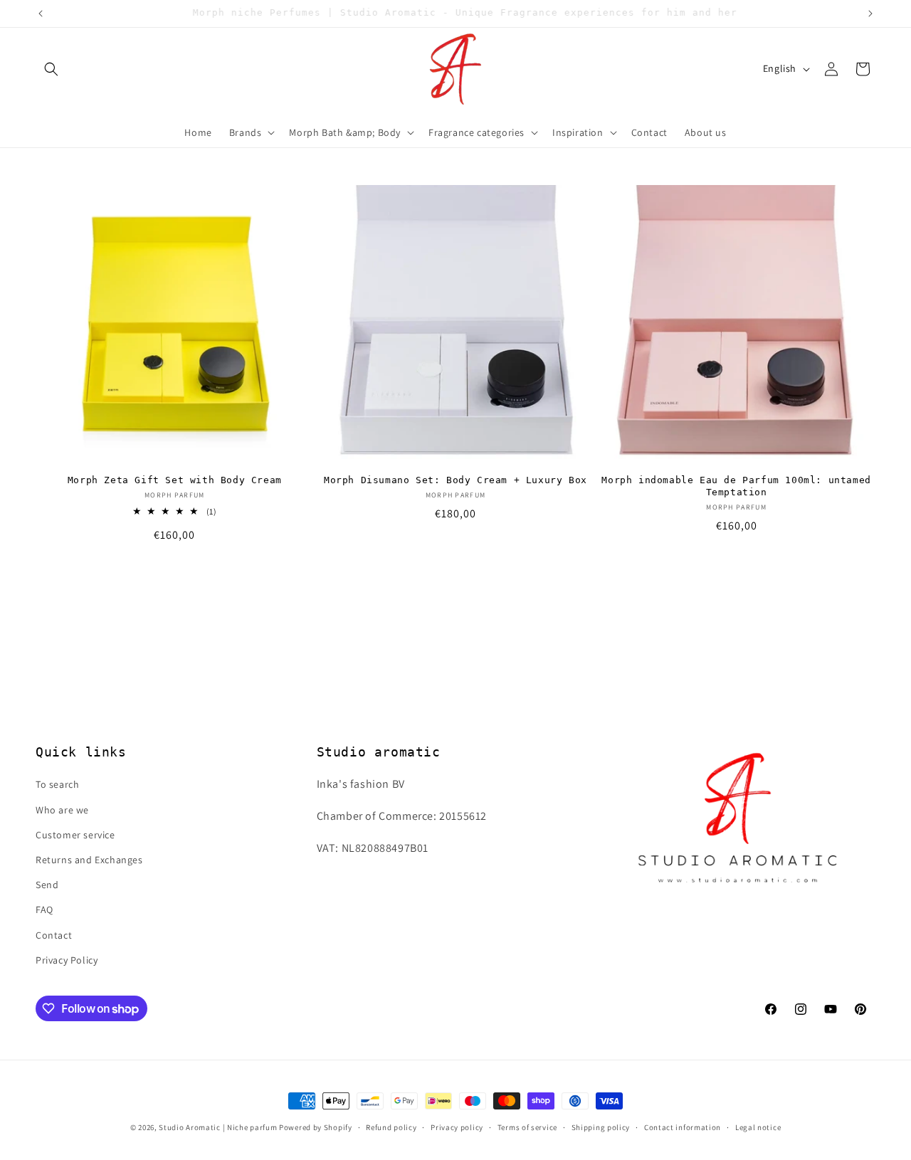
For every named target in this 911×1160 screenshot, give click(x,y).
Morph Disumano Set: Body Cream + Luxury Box (455, 480)
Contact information (682, 1127)
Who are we (62, 809)
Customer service (75, 834)
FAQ (44, 909)
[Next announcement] (870, 13)
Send (47, 884)
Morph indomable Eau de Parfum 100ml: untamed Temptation (735, 486)
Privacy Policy (67, 960)
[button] (51, 69)
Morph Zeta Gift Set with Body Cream (175, 480)
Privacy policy (457, 1127)
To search (57, 784)
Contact (54, 935)
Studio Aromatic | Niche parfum (218, 1127)
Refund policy (391, 1127)
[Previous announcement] (40, 13)
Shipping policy (601, 1127)
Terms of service (527, 1127)
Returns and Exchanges (89, 859)
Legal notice (758, 1127)
